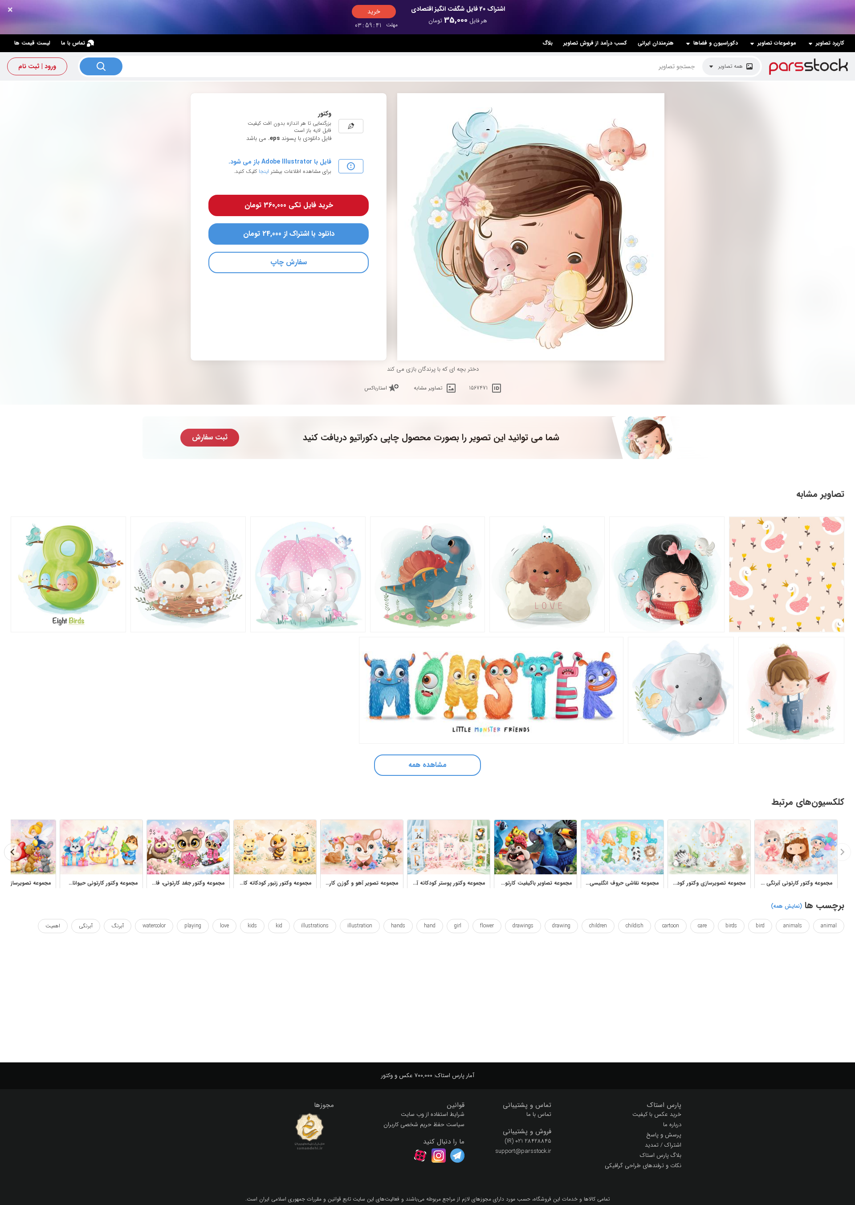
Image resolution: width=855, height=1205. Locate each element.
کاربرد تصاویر (830, 43)
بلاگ (547, 43)
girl (457, 926)
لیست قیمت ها (32, 43)
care (702, 926)
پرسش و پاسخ (663, 1134)
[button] (623, 1105)
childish (634, 926)
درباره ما (672, 1124)
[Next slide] (13, 852)
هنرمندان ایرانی (656, 43)
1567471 (478, 388)
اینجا (264, 171)
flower (487, 926)
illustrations (315, 926)
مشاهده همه (427, 765)
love (224, 926)
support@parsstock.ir (523, 1151)
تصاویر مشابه (428, 388)
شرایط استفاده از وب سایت (432, 1114)
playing (192, 926)
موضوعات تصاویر (776, 43)
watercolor (154, 926)
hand (430, 926)
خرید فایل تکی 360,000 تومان (288, 205)
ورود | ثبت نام (37, 66)
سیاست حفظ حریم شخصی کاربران (423, 1124)
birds (731, 926)
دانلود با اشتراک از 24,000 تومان (288, 233)
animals (792, 926)
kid (279, 926)
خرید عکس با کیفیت (656, 1114)
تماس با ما (73, 43)
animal (829, 926)
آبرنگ (117, 926)
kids (252, 926)
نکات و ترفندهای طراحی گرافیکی (643, 1165)
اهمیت (52, 926)
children (598, 926)
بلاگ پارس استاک (660, 1155)
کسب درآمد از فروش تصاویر (595, 43)
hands (398, 926)
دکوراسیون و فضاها (715, 43)
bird (760, 926)
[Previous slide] (842, 852)
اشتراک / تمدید (663, 1145)
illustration (359, 926)
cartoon (670, 926)
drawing (561, 926)
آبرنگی (86, 926)
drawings (523, 926)
